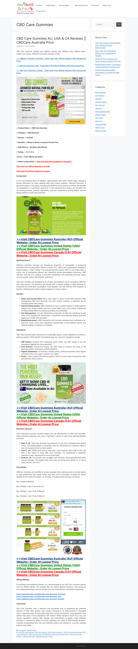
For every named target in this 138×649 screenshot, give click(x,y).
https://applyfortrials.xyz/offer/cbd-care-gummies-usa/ (38, 596)
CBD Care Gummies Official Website (40, 634)
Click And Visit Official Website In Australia (54, 162)
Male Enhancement (81, 5)
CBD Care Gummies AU (55, 632)
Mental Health (100, 115)
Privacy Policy (41, 11)
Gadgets (98, 99)
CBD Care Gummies (41, 632)
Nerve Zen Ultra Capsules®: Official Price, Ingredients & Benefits (105, 53)
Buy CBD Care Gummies (26, 632)
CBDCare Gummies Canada (44, 636)
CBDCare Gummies (28, 636)
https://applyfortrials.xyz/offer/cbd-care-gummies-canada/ (40, 599)
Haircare (98, 108)
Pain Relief (95, 5)
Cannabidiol (22, 630)
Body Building (50, 5)
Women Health (100, 131)
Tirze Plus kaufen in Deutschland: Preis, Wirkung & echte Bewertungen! (108, 45)
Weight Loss (106, 5)
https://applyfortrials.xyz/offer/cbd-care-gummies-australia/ (41, 594)
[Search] (119, 24)
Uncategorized (100, 124)
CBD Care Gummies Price (60, 634)
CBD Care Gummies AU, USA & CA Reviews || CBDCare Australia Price (51, 40)
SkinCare (39, 5)
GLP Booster (100, 105)
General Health (64, 5)
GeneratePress (81, 646)
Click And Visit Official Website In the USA (33, 166)
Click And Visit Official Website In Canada (33, 171)
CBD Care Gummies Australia (73, 632)
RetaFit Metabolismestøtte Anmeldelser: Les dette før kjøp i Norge (107, 72)
